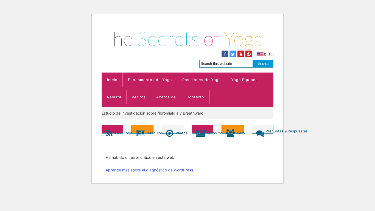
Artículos (150, 132)
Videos (179, 132)
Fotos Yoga (209, 132)
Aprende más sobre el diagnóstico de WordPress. (150, 170)
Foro (239, 132)
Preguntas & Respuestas (269, 131)
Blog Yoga (118, 132)
